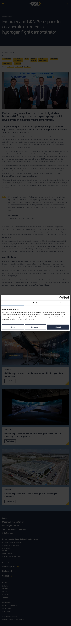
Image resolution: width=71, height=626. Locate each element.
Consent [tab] (12, 303)
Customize (34, 327)
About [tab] (59, 303)
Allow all (58, 327)
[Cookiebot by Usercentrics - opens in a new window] (61, 297)
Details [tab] (35, 303)
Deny (13, 327)
